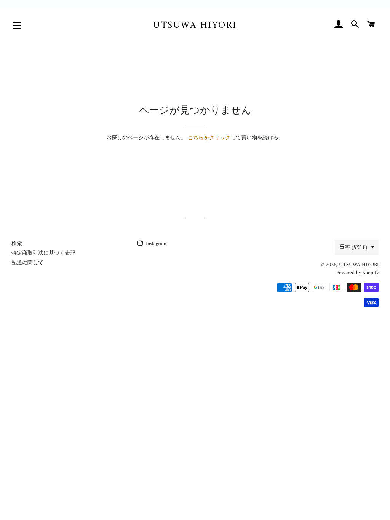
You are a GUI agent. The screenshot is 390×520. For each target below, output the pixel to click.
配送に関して (27, 263)
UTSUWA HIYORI (195, 25)
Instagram (155, 244)
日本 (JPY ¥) (353, 247)
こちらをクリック (209, 138)
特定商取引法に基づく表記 (43, 253)
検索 (16, 244)
